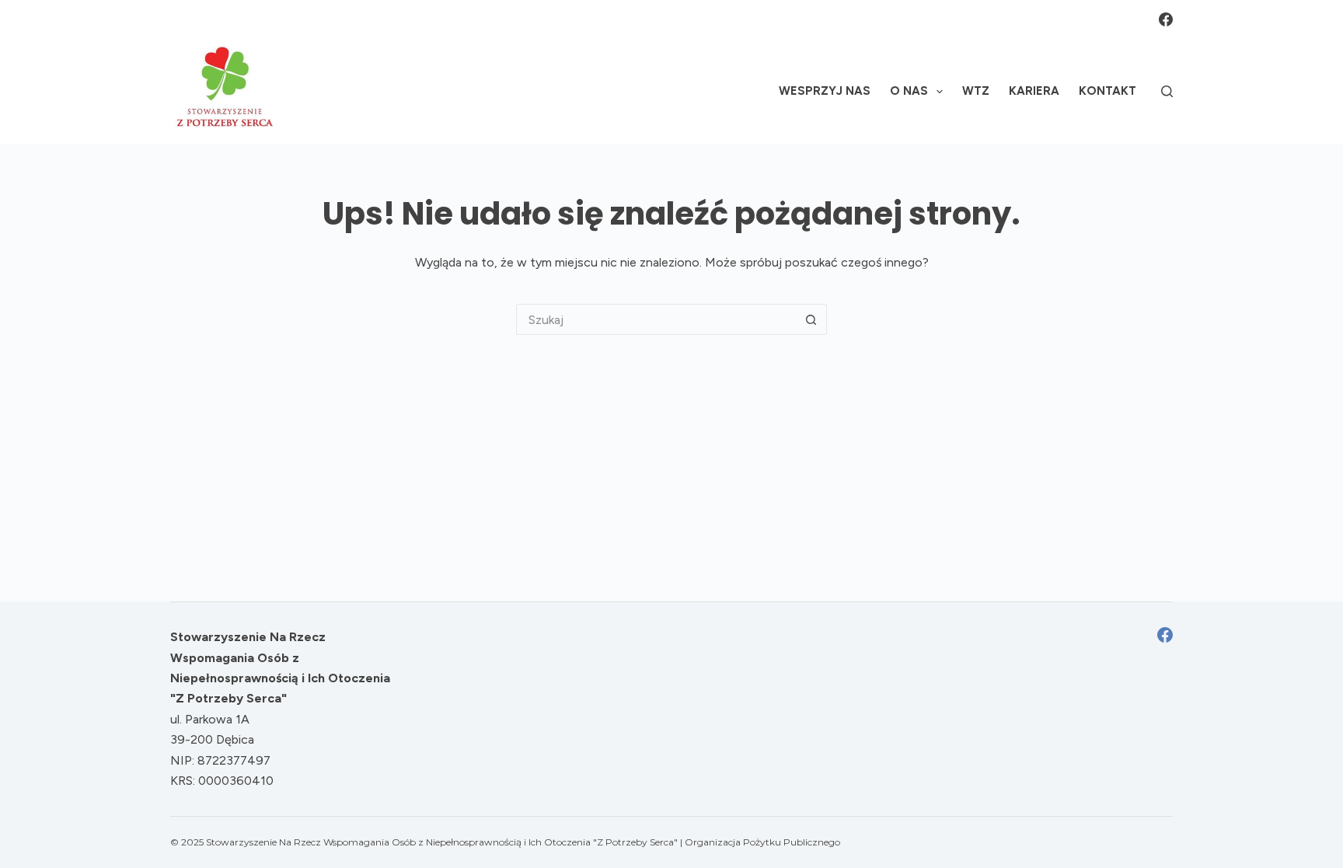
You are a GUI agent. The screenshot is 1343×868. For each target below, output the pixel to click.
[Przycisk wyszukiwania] (811, 319)
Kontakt (1107, 91)
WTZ (975, 91)
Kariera (1034, 91)
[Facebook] (1166, 19)
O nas (909, 91)
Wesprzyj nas (824, 91)
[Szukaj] (1167, 91)
